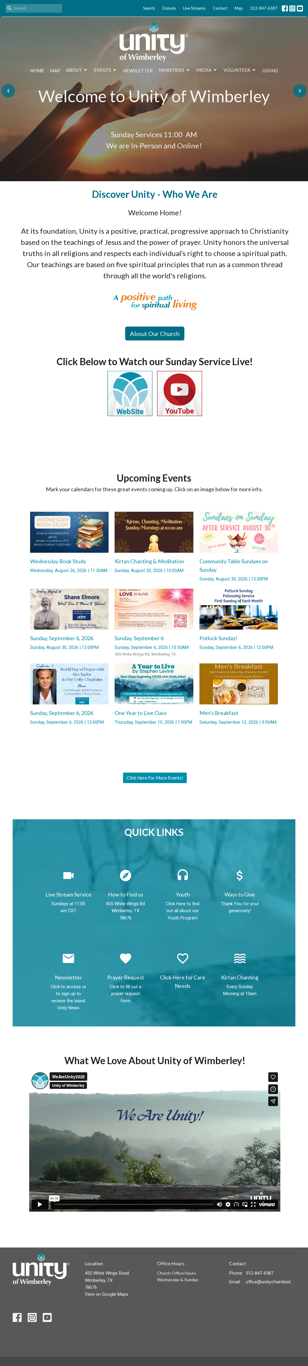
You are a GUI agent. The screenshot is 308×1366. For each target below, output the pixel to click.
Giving (270, 70)
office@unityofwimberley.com (270, 1282)
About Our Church (155, 333)
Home (37, 70)
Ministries (171, 70)
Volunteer (236, 70)
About (74, 70)
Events (102, 70)
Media (203, 70)
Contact (220, 8)
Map (239, 8)
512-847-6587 (263, 8)
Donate (169, 8)
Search (149, 8)
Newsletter (138, 70)
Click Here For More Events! (155, 777)
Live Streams (194, 8)
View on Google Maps (106, 1294)
